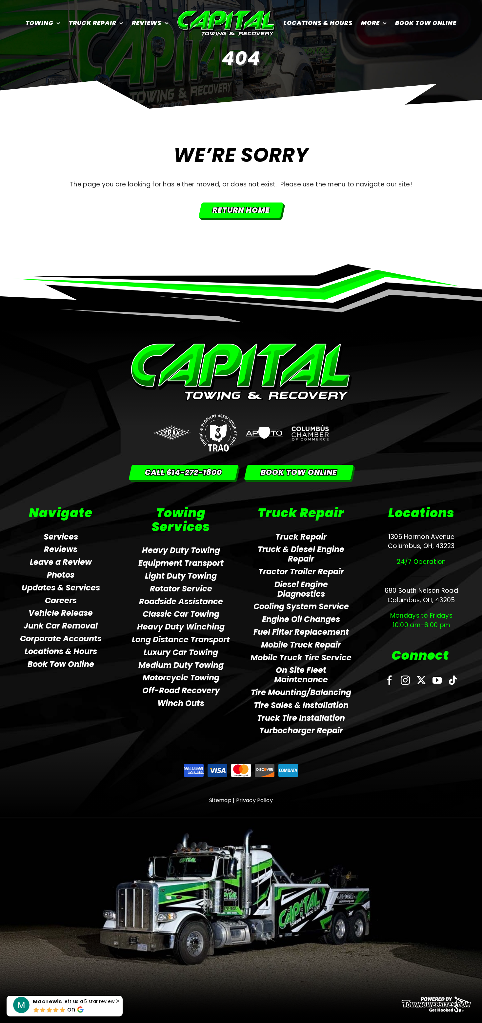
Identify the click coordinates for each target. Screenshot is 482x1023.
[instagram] (405, 680)
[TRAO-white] (218, 417)
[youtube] (437, 680)
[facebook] (389, 680)
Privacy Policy (254, 800)
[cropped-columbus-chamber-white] (310, 427)
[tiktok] (452, 680)
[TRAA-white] (172, 428)
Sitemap (220, 800)
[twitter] (421, 680)
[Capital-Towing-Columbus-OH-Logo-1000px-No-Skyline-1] (241, 345)
